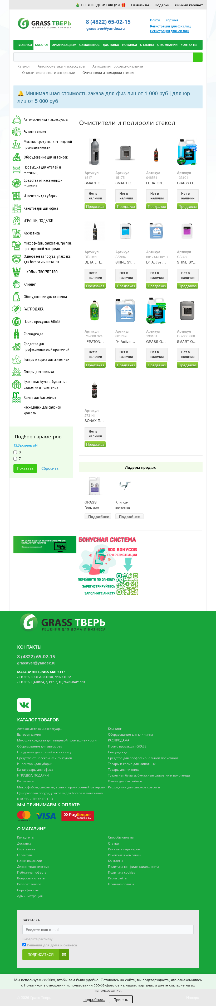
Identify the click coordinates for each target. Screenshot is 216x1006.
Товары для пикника (39, 371)
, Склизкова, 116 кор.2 (45, 676)
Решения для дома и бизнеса (52, 945)
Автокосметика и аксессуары (46, 119)
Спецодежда (33, 333)
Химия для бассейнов (40, 397)
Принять (121, 999)
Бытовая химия (35, 131)
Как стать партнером (124, 849)
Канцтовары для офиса (41, 208)
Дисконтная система (33, 866)
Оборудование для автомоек (46, 157)
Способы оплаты (121, 837)
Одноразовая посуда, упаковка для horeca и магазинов (47, 259)
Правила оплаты (121, 884)
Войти (155, 20)
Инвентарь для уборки (40, 195)
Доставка (24, 843)
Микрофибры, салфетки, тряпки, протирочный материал (47, 246)
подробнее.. (94, 999)
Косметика (32, 233)
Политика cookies (121, 872)
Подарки (162, 4)
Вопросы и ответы (31, 878)
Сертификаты (27, 890)
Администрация (30, 896)
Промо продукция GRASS (42, 321)
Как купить (25, 837)
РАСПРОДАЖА (33, 309)
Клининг (30, 284)
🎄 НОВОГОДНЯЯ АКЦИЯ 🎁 (100, 4)
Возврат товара (29, 884)
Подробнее (98, 516)
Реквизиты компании (124, 855)
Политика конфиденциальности (133, 866)
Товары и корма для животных (46, 359)
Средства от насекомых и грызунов (43, 183)
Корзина (172, 20)
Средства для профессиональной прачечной (46, 346)
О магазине (26, 849)
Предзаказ (95, 206)
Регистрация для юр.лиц (169, 30)
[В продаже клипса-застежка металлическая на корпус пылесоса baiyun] (125, 485)
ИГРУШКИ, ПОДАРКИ (38, 220)
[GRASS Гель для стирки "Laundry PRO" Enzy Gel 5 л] (95, 485)
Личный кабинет (189, 4)
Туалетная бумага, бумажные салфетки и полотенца (45, 384)
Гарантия (24, 855)
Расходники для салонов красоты (42, 410)
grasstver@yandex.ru (105, 28)
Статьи (113, 843)
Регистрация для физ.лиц (170, 26)
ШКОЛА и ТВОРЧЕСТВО (41, 271)
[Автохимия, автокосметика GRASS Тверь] (95, 151)
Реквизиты (140, 4)
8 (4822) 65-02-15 (108, 21)
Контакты (115, 861)
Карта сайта (117, 878)
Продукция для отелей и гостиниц (42, 170)
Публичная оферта (32, 872)
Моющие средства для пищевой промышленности (48, 144)
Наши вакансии (29, 861)
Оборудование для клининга (45, 296)
